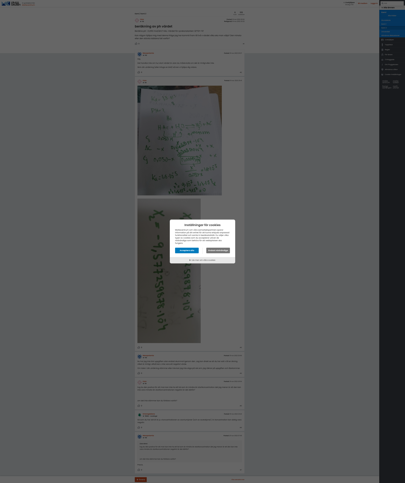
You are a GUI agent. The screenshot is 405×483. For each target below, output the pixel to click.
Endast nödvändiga (218, 250)
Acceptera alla (187, 250)
